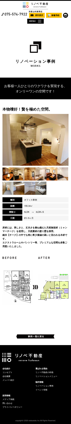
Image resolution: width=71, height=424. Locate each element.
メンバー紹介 (8, 380)
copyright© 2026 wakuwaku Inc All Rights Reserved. (35, 420)
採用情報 (6, 395)
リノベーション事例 (44, 386)
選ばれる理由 (41, 368)
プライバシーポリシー (12, 407)
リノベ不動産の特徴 (44, 372)
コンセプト (7, 372)
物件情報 (39, 382)
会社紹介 (6, 368)
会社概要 (6, 376)
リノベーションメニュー (46, 376)
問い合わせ (7, 403)
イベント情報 (41, 390)
